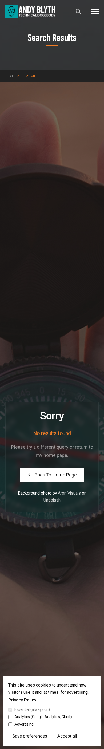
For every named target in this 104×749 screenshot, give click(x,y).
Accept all (67, 736)
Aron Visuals (69, 493)
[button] (95, 11)
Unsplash (52, 500)
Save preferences (29, 736)
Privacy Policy (22, 700)
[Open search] (78, 11)
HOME (9, 76)
